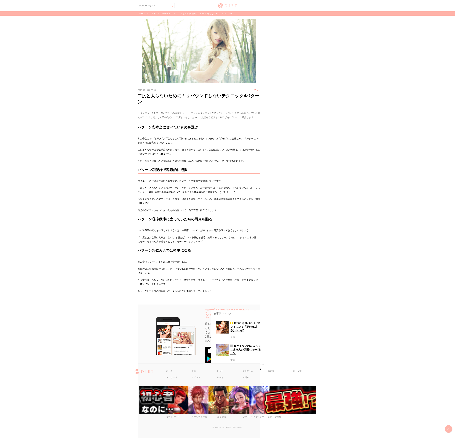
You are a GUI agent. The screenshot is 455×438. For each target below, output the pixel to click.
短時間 (271, 371)
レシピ (220, 371)
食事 (194, 371)
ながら (220, 377)
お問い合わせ (274, 416)
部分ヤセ (297, 371)
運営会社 (221, 416)
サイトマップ (173, 416)
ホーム (169, 371)
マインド (196, 377)
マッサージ (171, 377)
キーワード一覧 (199, 416)
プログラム (247, 371)
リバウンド (167, 13)
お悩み (245, 377)
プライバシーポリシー (253, 416)
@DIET (227, 5)
